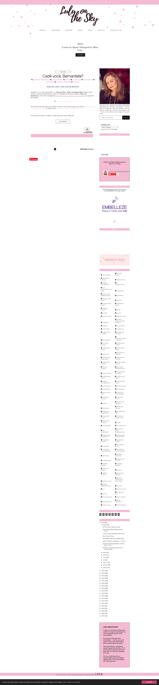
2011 (103, 606)
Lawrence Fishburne (63, 82)
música (105, 403)
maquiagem (106, 389)
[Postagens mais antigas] (87, 150)
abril (104, 560)
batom (105, 313)
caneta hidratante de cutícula (120, 321)
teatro (119, 486)
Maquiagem (55, 30)
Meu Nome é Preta (108, 536)
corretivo (120, 329)
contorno (106, 329)
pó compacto (121, 425)
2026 (103, 522)
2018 (103, 588)
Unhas (80, 30)
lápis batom (107, 386)
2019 (103, 585)
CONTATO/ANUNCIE (69, 2)
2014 (103, 598)
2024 (103, 573)
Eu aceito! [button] (149, 682)
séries (119, 470)
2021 (103, 580)
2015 (103, 596)
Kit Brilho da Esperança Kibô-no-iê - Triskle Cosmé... (113, 548)
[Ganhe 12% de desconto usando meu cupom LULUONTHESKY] (114, 221)
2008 (103, 613)
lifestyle (76, 82)
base (118, 310)
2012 (103, 603)
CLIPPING (55, 2)
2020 (103, 583)
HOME (39, 2)
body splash (107, 316)
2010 (103, 608)
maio (104, 557)
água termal (121, 497)
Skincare (68, 30)
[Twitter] (110, 2)
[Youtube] (117, 2)
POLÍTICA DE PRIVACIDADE (89, 2)
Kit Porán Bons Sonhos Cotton (111, 527)
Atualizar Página (89, 675)
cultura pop (76, 79)
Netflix (119, 300)
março (105, 562)
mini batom (120, 389)
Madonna (120, 295)
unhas (105, 494)
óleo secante (121, 505)
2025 (103, 570)
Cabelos (42, 30)
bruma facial (121, 316)
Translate (114, 129)
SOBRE (46, 2)
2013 (103, 601)
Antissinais (106, 275)
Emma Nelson (88, 79)
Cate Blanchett (57, 79)
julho (104, 552)
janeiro (105, 567)
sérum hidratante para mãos (119, 479)
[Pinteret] (113, 2)
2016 (103, 593)
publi (119, 422)
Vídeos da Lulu (116, 30)
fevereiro (106, 565)
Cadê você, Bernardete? (63, 76)
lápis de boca (121, 386)
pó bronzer (107, 425)
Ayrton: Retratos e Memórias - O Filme (114, 541)
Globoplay (120, 291)
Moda (90, 30)
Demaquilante (119, 284)
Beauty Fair (121, 279)
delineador (106, 340)
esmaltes (106, 354)
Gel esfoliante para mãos (106, 289)
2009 (103, 611)
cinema (67, 79)
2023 (103, 575)
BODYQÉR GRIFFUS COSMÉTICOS (113, 538)
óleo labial (107, 505)
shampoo (106, 446)
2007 (103, 616)
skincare (106, 455)
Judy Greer (50, 82)
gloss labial (107, 373)
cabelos (80, 44)
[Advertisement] (114, 242)
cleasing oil (121, 325)
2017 (103, 590)
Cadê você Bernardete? (41, 79)
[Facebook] (102, 2)
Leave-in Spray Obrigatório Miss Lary (113, 533)
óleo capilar (107, 501)
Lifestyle (101, 30)
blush (119, 313)
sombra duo (107, 460)
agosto (105, 524)
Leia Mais (80, 54)
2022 (103, 578)
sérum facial (107, 481)
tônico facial (121, 489)
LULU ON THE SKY (61, 675)
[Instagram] (106, 2)
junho (105, 555)
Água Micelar (107, 497)
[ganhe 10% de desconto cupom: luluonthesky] (115, 218)
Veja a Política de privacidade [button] (71, 682)
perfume (106, 408)
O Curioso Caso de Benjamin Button (69, 108)
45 (87, 129)
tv (103, 489)
